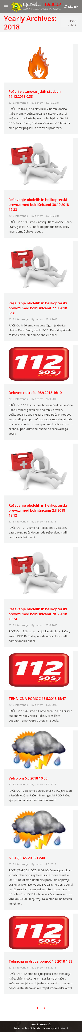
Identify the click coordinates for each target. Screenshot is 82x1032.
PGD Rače (45, 1024)
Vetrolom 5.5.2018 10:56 (28, 778)
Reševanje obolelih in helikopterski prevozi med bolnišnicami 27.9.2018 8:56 (38, 308)
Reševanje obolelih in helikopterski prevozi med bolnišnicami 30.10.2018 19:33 (39, 204)
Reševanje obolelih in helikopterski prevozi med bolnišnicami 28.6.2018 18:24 (38, 614)
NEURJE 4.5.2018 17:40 (27, 858)
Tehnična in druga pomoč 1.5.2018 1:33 (40, 961)
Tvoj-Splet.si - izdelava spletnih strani (46, 1028)
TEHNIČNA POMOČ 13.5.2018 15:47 (37, 698)
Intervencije (22, 102)
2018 (11, 102)
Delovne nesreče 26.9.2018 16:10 (35, 392)
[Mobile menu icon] (6, 6)
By (37, 102)
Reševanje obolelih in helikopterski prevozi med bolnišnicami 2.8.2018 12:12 (38, 510)
